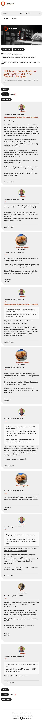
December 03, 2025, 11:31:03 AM (13, 491)
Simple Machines (27, 716)
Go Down (5, 94)
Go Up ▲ (28, 713)
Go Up (5, 694)
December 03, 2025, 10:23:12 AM (14, 299)
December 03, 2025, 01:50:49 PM (14, 527)
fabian (33, 57)
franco (22, 591)
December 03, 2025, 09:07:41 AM (14, 199)
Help (13, 713)
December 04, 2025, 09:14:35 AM (14, 596)
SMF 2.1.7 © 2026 (16, 716)
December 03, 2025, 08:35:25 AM (14, 114)
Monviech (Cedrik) (22, 247)
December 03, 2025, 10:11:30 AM (14, 252)
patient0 (22, 112)
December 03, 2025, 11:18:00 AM (14, 367)
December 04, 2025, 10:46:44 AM (14, 656)
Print (5, 89)
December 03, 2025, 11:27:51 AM (13, 419)
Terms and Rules (20, 713)
